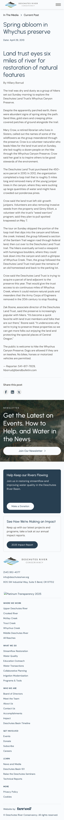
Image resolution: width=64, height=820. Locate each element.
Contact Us (9, 708)
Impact (7, 718)
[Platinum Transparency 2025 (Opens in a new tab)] (22, 593)
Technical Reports (12, 778)
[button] (58, 5)
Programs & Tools (12, 680)
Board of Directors (13, 693)
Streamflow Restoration (15, 651)
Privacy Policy (10, 791)
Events (6, 736)
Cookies (7, 796)
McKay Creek (10, 618)
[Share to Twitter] (19, 392)
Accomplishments (12, 713)
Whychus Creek (11, 628)
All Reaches (9, 637)
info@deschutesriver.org (16, 577)
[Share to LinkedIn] (12, 392)
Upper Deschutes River (15, 608)
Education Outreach (14, 660)
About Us (8, 703)
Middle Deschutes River (15, 633)
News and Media (12, 764)
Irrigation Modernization (15, 675)
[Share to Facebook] (6, 392)
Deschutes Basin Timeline (16, 723)
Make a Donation (20, 506)
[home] (20, 5)
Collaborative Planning (15, 670)
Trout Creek (9, 623)
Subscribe (8, 746)
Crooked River (10, 613)
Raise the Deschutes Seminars (19, 773)
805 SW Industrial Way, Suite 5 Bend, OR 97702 (28, 582)
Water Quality (10, 655)
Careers (7, 750)
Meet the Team (11, 698)
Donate (7, 741)
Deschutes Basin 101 (13, 769)
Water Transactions (13, 665)
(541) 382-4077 (11, 572)
